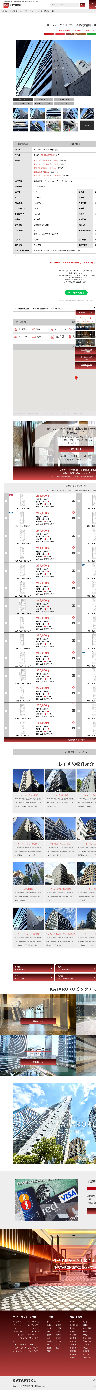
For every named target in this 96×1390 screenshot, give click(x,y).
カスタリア (32, 1335)
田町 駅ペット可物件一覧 (21, 977)
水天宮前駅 (55, 175)
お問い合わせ (76, 449)
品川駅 (85, 1322)
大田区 (58, 1341)
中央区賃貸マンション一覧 (18, 11)
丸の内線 (73, 1335)
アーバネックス (18, 1335)
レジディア (17, 1328)
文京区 (58, 1325)
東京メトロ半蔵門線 (41, 175)
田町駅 (85, 1325)
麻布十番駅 (87, 1338)
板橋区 (49, 1351)
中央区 (41, 155)
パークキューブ (34, 1322)
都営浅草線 (38, 172)
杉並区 (49, 1348)
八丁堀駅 (54, 164)
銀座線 (72, 1331)
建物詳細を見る (21, 322)
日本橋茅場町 (49, 155)
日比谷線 (73, 1338)
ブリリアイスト (34, 1331)
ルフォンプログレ (19, 1331)
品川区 (49, 1338)
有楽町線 (73, 1344)
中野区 (58, 1344)
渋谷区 (58, 1328)
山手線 (72, 1322)
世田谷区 (50, 1341)
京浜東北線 (74, 1325)
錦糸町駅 (86, 1351)
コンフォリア (33, 1325)
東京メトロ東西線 (41, 168)
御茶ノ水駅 (87, 1328)
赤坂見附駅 (87, 1341)
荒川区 (58, 1335)
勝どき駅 (86, 1354)
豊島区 (49, 1344)
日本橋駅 (52, 168)
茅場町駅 (54, 161)
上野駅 (85, 1335)
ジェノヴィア (33, 1351)
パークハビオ (18, 1325)
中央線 (72, 1328)
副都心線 (73, 1348)
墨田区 (49, 1335)
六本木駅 (86, 1344)
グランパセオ (33, 1348)
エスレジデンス (18, 1351)
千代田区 (50, 1325)
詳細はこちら (38, 1021)
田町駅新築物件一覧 (20, 968)
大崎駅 (85, 1331)
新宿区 (49, 1331)
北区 (57, 1348)
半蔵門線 (73, 1351)
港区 (48, 1322)
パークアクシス (18, 1322)
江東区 (58, 1331)
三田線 (72, 1358)
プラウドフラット (34, 1338)
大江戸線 (73, 1354)
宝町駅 (46, 172)
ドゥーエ (31, 1344)
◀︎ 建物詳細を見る (22, 144)
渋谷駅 (85, 1348)
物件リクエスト (86, 313)
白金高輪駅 (87, 1358)
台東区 (49, 1328)
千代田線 (73, 1341)
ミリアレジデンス (19, 1348)
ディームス (32, 1328)
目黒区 (58, 1338)
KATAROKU (3, 11)
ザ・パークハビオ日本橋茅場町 (39, 11)
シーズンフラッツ (19, 1344)
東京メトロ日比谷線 (41, 161)
